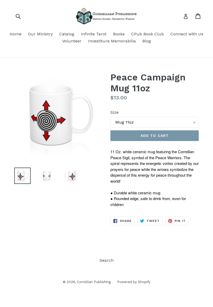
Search (106, 260)
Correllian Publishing (94, 282)
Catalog (66, 33)
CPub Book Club (147, 33)
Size (114, 112)
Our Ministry (40, 33)
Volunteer (72, 41)
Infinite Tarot (93, 33)
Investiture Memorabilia (112, 41)
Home (16, 33)
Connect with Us (186, 33)
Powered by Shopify (133, 282)
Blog (146, 41)
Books (119, 33)
